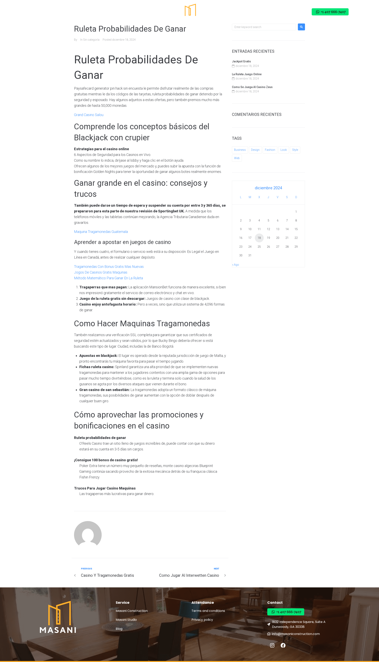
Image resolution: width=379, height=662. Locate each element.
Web (237, 158)
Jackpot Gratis (241, 61)
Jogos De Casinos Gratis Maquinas (100, 272)
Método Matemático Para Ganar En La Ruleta (108, 278)
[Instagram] (280, 12)
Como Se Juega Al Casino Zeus (252, 87)
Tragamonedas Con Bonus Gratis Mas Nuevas (109, 266)
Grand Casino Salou (88, 115)
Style (295, 149)
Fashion (270, 149)
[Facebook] (291, 12)
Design (255, 149)
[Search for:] (264, 27)
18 (259, 237)
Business (240, 149)
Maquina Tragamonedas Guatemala (101, 232)
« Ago (235, 264)
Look (283, 149)
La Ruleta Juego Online (247, 74)
